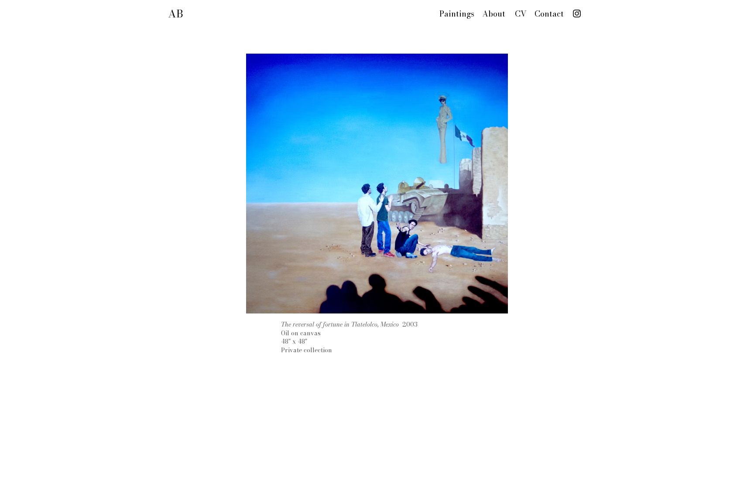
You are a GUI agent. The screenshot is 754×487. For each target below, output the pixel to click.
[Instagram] (577, 13)
